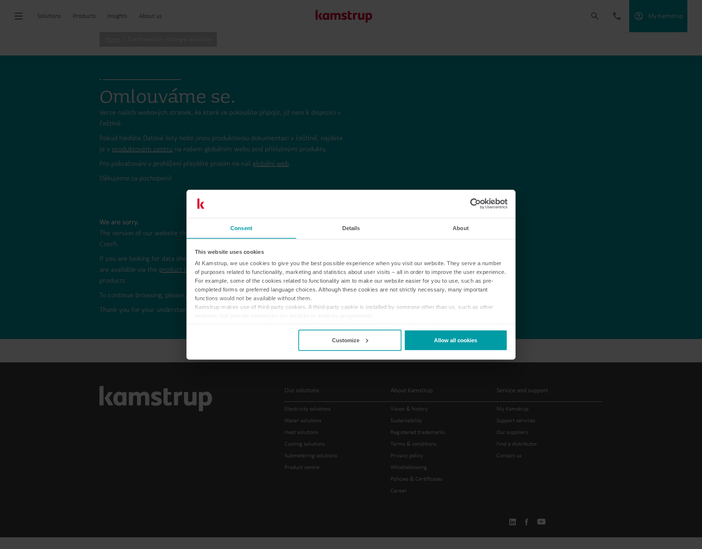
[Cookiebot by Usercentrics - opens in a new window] (475, 203)
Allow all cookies (455, 340)
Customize (345, 340)
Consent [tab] (241, 228)
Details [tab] (351, 228)
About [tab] (461, 228)
